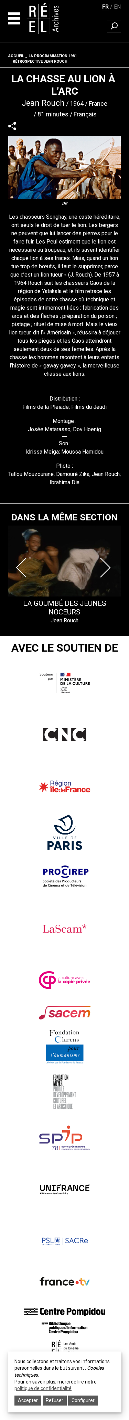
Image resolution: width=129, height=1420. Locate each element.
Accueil (16, 56)
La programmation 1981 (53, 56)
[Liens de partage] (12, 126)
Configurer (83, 1400)
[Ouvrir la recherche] (114, 26)
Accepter (28, 1400)
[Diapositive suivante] (106, 568)
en (117, 6)
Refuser (54, 1400)
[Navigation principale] (14, 18)
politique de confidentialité (43, 1388)
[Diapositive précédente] (23, 568)
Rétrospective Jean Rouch (40, 61)
